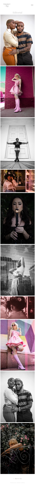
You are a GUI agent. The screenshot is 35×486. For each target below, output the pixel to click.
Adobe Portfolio (21, 482)
